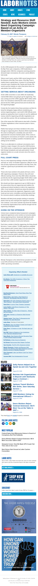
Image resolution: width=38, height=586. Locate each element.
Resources (21, 14)
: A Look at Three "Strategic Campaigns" (17, 304)
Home (4, 10)
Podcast (32, 14)
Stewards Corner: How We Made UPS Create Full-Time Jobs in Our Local (18, 445)
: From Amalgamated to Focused (16, 356)
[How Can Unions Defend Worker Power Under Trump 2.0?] (19, 569)
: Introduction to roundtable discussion (18, 275)
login (10, 36)
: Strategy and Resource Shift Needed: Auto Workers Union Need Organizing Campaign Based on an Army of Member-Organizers (18, 349)
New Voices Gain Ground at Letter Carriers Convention (16, 450)
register (15, 36)
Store (28, 10)
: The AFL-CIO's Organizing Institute (17, 345)
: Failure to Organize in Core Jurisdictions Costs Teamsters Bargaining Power (16, 333)
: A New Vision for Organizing (15, 340)
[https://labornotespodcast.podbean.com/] (19, 532)
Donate (20, 10)
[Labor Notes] (19, 3)
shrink (33, 36)
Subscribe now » (7, 494)
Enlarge (29, 36)
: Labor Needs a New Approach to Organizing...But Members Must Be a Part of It (16, 297)
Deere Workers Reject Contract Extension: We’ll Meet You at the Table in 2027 (18, 439)
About (12, 10)
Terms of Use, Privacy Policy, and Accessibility (19, 582)
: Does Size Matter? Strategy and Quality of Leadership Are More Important (18, 325)
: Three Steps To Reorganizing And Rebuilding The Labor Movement (17, 319)
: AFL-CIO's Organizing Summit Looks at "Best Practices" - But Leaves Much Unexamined (17, 301)
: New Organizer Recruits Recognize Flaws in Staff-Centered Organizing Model (18, 336)
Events (5, 14)
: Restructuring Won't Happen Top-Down (17, 342)
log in (9, 415)
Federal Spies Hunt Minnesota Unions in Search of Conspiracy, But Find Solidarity (19, 434)
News (13, 14)
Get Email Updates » (8, 468)
